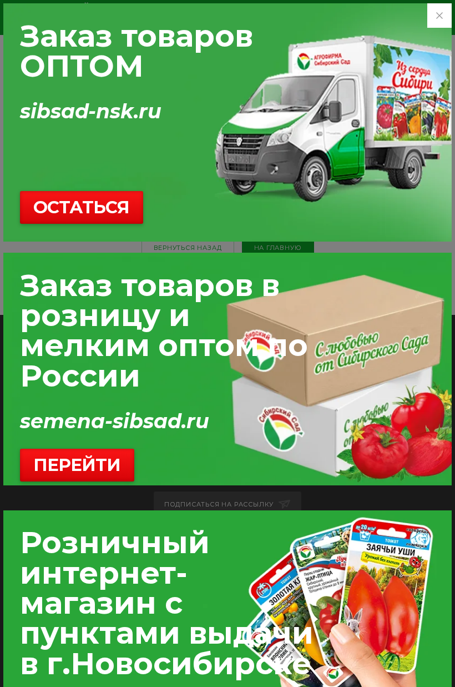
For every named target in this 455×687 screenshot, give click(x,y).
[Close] (439, 15)
